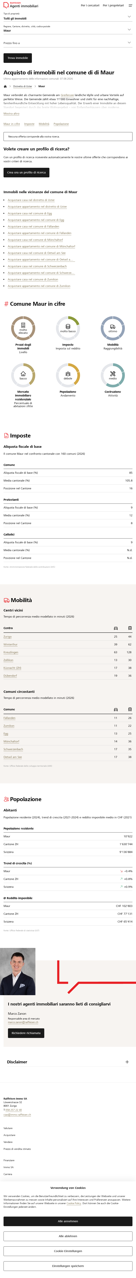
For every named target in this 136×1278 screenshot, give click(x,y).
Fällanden (9, 718)
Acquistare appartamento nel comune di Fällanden (39, 233)
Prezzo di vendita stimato (17, 1149)
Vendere (8, 1142)
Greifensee (67, 95)
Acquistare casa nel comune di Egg (30, 213)
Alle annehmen (68, 1221)
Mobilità (44, 124)
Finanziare (9, 1160)
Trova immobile (18, 58)
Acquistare (9, 1135)
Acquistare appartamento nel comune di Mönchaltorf (41, 246)
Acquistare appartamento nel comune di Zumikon (39, 286)
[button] (130, 5)
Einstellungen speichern (68, 1266)
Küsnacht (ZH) (12, 668)
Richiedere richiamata (26, 1033)
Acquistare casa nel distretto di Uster (31, 200)
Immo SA (9, 1167)
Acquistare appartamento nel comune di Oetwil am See (41, 259)
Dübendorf (10, 675)
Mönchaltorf (11, 741)
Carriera (8, 1174)
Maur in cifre (12, 124)
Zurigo (8, 636)
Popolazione (61, 124)
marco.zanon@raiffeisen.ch (23, 1022)
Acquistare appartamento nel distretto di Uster (37, 206)
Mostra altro (11, 113)
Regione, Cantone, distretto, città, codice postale (27, 26)
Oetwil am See (13, 757)
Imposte (29, 124)
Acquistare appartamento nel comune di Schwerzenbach (41, 272)
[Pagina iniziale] (5, 86)
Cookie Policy (74, 1203)
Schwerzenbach (13, 749)
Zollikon (8, 660)
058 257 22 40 (13, 1109)
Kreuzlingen (11, 652)
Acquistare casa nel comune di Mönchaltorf (35, 239)
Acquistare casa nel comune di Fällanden (33, 226)
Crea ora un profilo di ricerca (26, 172)
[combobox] (65, 30)
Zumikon (9, 725)
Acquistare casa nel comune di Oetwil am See (37, 253)
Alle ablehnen (68, 1236)
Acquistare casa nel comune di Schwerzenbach (37, 266)
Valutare (8, 1128)
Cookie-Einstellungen (68, 1251)
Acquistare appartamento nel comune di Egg (36, 220)
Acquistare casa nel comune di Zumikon (33, 279)
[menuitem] (90, 5)
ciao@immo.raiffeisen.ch (17, 1114)
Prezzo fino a (12, 43)
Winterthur (11, 644)
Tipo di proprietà (11, 13)
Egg (6, 733)
